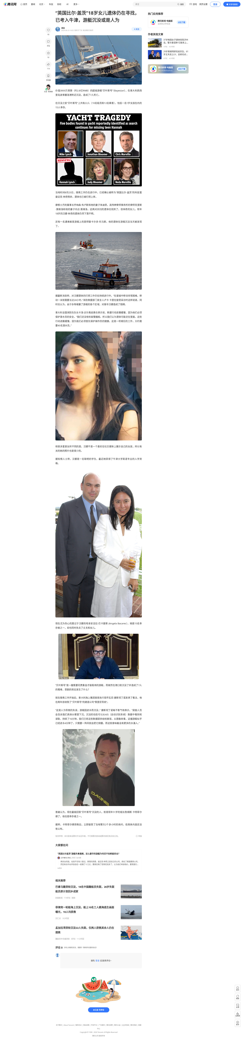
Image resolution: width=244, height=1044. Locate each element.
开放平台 (94, 1025)
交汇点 (58, 918)
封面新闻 (59, 898)
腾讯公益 (117, 1025)
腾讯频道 (134, 1025)
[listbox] (98, 909)
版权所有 (102, 1036)
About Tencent (69, 1025)
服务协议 (78, 1025)
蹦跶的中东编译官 (62, 939)
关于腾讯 (59, 1025)
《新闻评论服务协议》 (89, 947)
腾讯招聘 (109, 1025)
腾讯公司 (95, 1036)
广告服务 (102, 1025)
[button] (181, 22)
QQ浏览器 (125, 1025)
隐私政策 (86, 1025)
